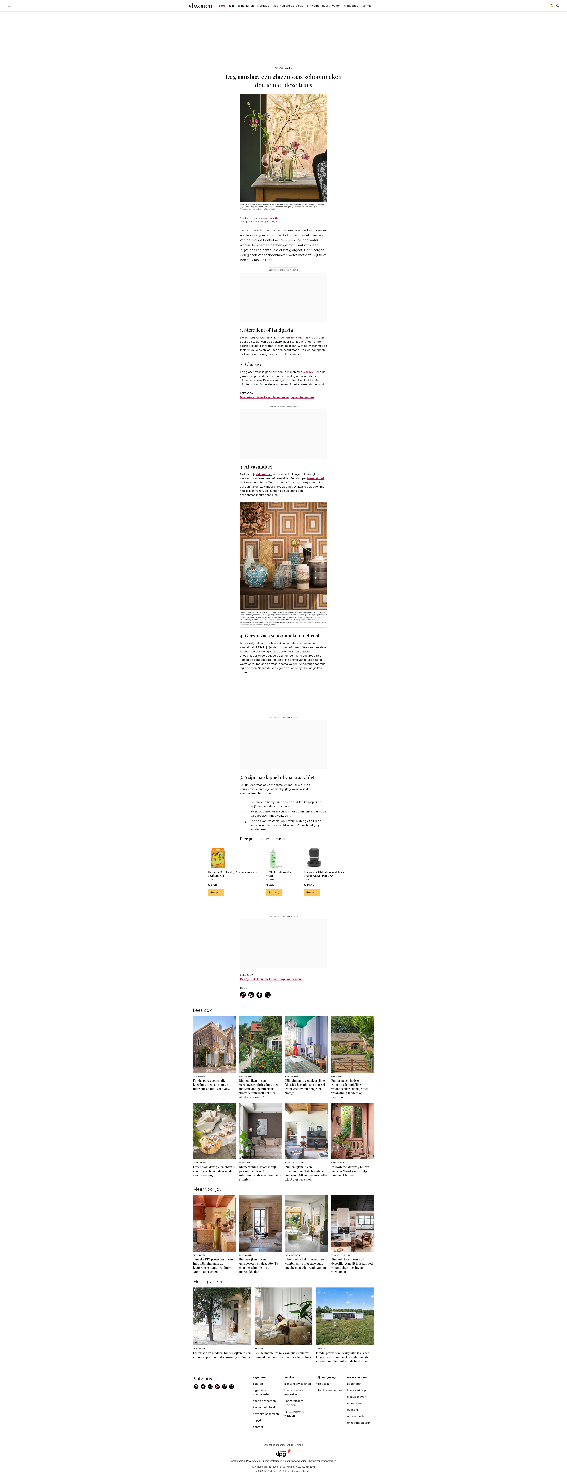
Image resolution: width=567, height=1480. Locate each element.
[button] (272, 1461)
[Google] (196, 1386)
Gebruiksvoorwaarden (295, 1461)
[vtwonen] (200, 5)
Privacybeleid (253, 1461)
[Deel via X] (268, 995)
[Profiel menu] (551, 6)
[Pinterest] (224, 1386)
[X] (231, 1386)
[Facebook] (203, 1386)
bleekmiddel (315, 478)
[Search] (558, 6)
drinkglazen (264, 474)
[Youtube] (217, 1386)
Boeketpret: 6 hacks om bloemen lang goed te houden (277, 397)
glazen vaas (294, 337)
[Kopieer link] (243, 995)
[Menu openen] (9, 6)
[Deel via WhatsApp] (251, 995)
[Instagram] (210, 1386)
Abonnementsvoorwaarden (322, 1461)
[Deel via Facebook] (259, 995)
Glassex (308, 372)
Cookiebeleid (238, 1461)
